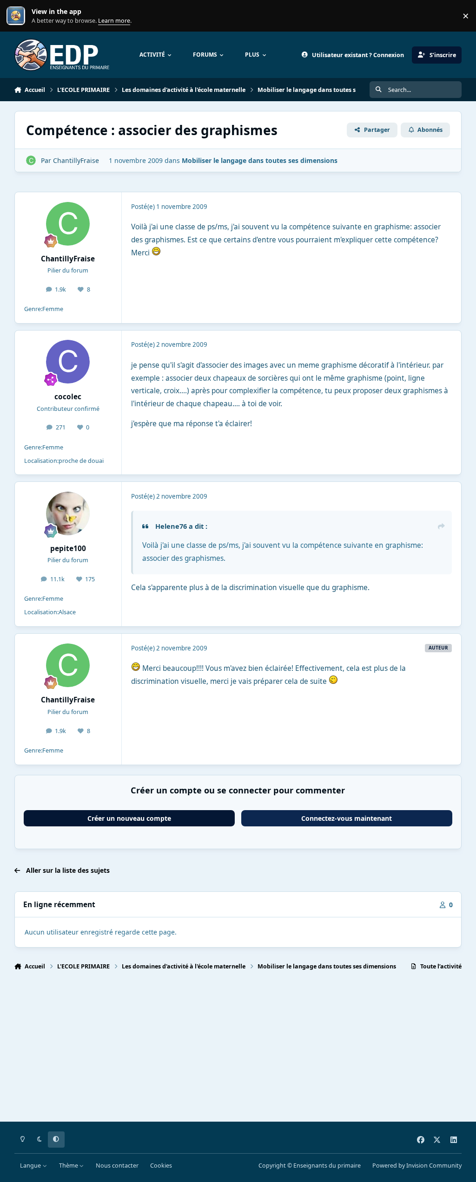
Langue (31, 1165)
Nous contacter (117, 1165)
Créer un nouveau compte (129, 818)
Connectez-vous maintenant (346, 818)
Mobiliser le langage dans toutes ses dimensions (259, 160)
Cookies (161, 1165)
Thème (69, 1165)
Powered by (417, 1165)
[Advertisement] (238, 1050)
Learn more (18, 16)
